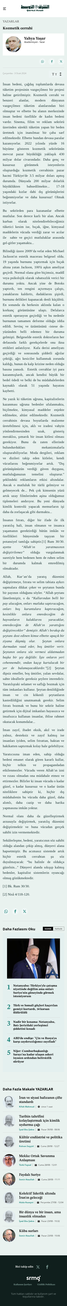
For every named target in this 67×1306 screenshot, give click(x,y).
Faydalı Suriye (30, 1171)
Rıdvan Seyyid (26, 1143)
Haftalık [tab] (58, 925)
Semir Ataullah (26, 1176)
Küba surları (28, 1228)
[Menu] (3, 7)
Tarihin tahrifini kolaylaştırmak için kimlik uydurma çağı (39, 1118)
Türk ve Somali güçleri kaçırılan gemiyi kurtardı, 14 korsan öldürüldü (35, 1006)
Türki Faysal (25, 1161)
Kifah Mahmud (26, 1103)
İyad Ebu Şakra (26, 1126)
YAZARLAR (11, 18)
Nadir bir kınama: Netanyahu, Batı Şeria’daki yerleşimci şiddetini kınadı (34, 1022)
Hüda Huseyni (26, 1199)
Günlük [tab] (48, 925)
